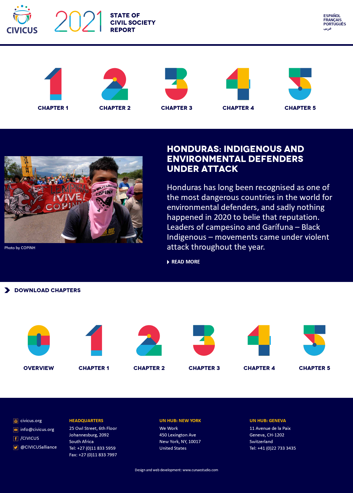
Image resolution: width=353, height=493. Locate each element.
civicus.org (31, 420)
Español (332, 16)
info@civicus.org (37, 429)
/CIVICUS (29, 438)
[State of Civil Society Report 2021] (22, 22)
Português (334, 24)
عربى (327, 28)
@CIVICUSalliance (38, 447)
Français (332, 20)
